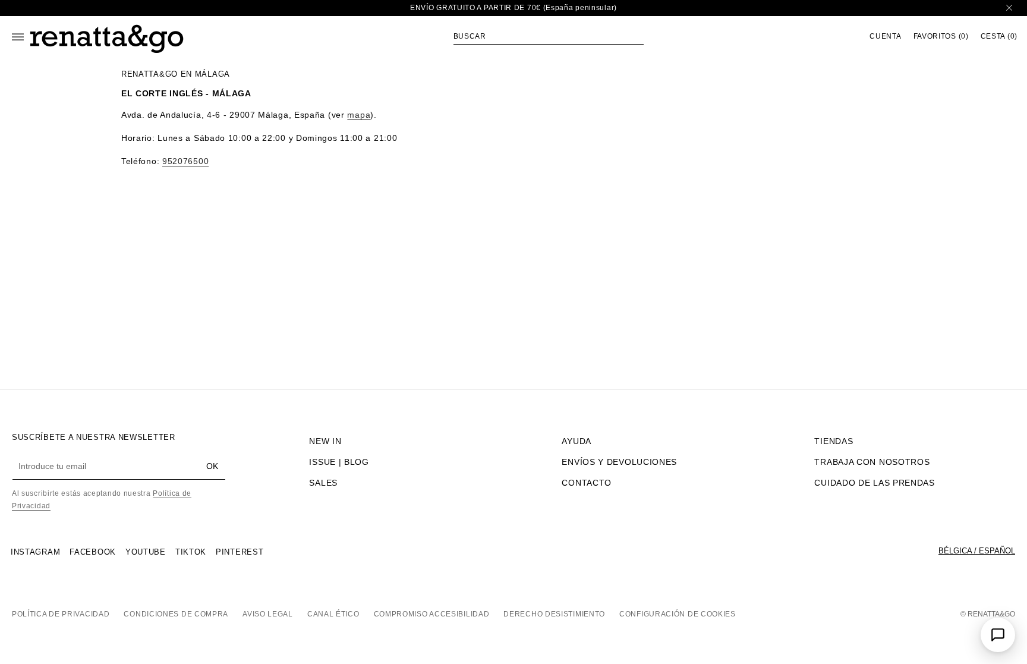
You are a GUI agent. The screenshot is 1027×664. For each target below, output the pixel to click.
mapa (358, 114)
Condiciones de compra (176, 614)
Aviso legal (267, 614)
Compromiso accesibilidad (432, 614)
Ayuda (576, 441)
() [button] (941, 36)
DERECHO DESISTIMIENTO (554, 614)
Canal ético (333, 614)
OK (212, 466)
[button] (548, 36)
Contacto (587, 482)
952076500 (185, 161)
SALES (323, 482)
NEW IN (325, 441)
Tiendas (833, 441)
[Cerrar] (1009, 8)
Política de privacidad (60, 614)
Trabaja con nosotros (872, 462)
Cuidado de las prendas (874, 482)
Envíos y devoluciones (619, 462)
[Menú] (18, 37)
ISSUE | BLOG (338, 462)
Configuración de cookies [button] (677, 614)
